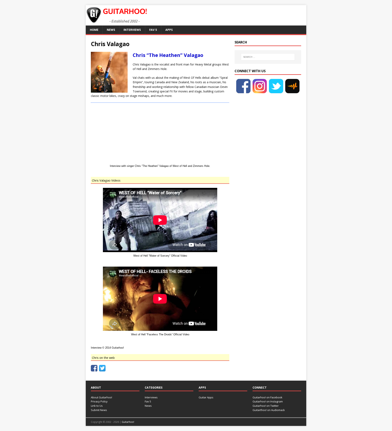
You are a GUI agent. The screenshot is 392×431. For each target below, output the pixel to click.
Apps (169, 30)
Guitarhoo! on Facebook (267, 397)
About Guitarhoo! (101, 397)
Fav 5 (153, 30)
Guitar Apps (206, 397)
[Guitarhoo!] (116, 23)
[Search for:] (268, 56)
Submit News (99, 410)
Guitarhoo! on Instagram (268, 401)
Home (94, 30)
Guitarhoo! (128, 422)
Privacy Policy (99, 401)
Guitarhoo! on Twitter (266, 406)
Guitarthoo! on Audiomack (269, 410)
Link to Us (97, 406)
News (111, 30)
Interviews (132, 30)
